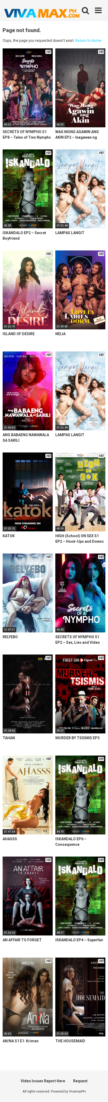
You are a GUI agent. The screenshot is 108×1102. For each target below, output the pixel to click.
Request (80, 1081)
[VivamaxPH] (42, 13)
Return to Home (88, 40)
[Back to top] (98, 1091)
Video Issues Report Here (43, 1081)
